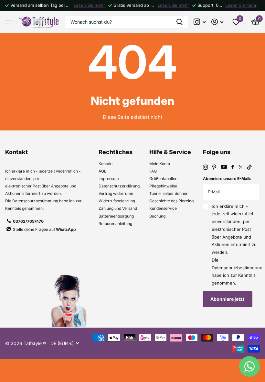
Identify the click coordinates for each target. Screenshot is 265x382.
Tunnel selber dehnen (168, 193)
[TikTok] (249, 167)
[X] (240, 167)
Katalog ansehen (9, 22)
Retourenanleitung (115, 223)
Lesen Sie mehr (89, 5)
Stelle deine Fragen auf (44, 229)
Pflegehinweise (163, 186)
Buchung (157, 216)
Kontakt (106, 163)
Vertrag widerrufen (116, 193)
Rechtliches (115, 152)
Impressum (109, 178)
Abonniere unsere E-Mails (227, 178)
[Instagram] (205, 167)
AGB (103, 171)
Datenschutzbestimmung (35, 200)
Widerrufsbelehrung (117, 200)
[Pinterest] (214, 167)
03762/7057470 (28, 221)
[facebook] (232, 167)
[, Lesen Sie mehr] (200, 22)
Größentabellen (163, 178)
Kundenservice (163, 208)
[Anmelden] (217, 22)
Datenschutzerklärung (119, 186)
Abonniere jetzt (227, 299)
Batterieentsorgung (116, 216)
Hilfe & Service (170, 152)
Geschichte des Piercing (171, 200)
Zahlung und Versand (118, 208)
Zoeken (179, 22)
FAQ (153, 171)
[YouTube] (224, 167)
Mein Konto (159, 163)
